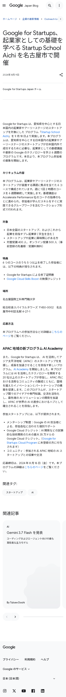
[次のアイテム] (15, 617)
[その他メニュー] (59, 5)
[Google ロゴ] (9, 647)
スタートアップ (14, 492)
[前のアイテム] (7, 617)
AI (32, 492)
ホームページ (10, 19)
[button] (61, 75)
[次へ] (60, 19)
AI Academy (21, 369)
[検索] (50, 5)
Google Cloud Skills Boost (23, 279)
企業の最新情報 (30, 19)
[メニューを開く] (4, 5)
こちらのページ (33, 467)
